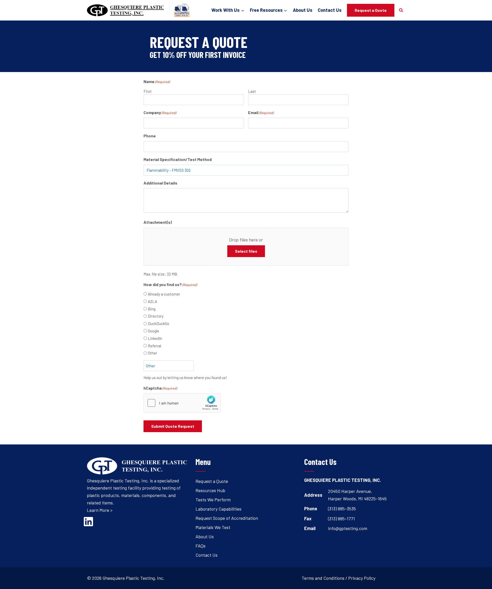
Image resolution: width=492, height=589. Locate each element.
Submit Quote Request (172, 426)
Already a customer (164, 294)
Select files (246, 251)
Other (152, 353)
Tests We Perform (213, 499)
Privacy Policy (361, 578)
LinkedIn (155, 338)
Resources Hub (210, 490)
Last (252, 91)
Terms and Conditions (323, 578)
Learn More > (99, 510)
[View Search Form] (401, 10)
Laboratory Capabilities (218, 509)
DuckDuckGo (158, 323)
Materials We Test (213, 527)
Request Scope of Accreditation (227, 518)
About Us (302, 10)
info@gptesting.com (347, 528)
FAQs (201, 546)
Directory (155, 316)
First (148, 91)
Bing (152, 309)
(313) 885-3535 (342, 508)
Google (153, 331)
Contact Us (330, 10)
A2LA (152, 301)
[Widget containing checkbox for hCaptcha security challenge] (182, 403)
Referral (154, 345)
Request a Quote (371, 10)
